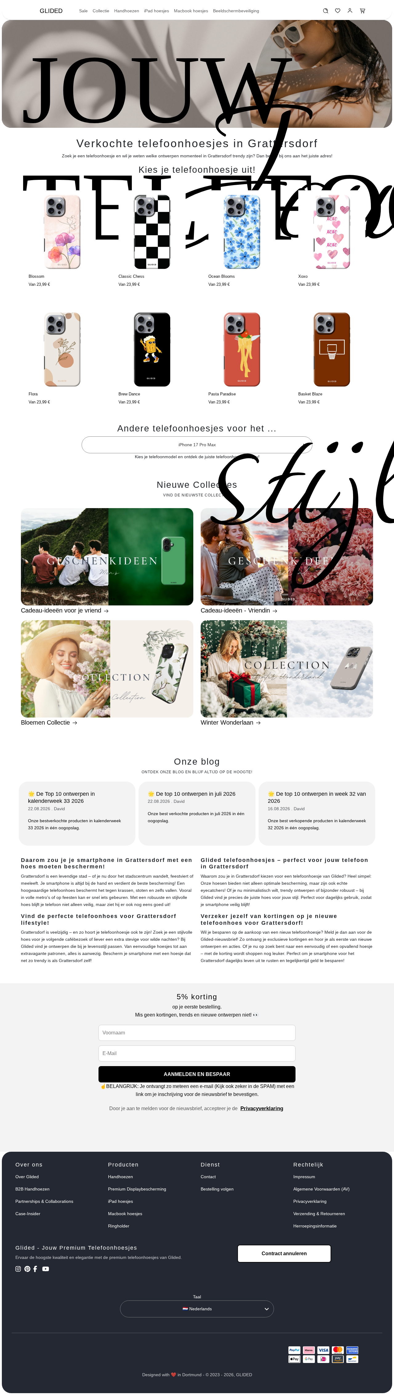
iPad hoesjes (156, 10)
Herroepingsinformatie (315, 1225)
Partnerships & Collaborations (44, 1201)
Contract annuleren (284, 1253)
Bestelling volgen (217, 1189)
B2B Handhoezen (32, 1189)
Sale (83, 10)
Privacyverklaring (261, 1108)
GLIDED (51, 10)
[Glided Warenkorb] (362, 12)
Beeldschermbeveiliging (236, 10)
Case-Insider (27, 1213)
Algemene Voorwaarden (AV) (321, 1189)
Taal (197, 1296)
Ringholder (118, 1225)
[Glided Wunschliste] (326, 12)
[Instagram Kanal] (19, 1269)
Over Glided (27, 1176)
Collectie (101, 10)
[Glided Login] (350, 12)
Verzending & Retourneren (319, 1213)
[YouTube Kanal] (46, 1269)
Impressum (304, 1176)
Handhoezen (126, 10)
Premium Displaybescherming (137, 1189)
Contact (208, 1176)
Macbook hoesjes (191, 10)
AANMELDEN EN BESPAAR (197, 1074)
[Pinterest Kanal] (28, 1269)
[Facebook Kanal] (37, 1269)
